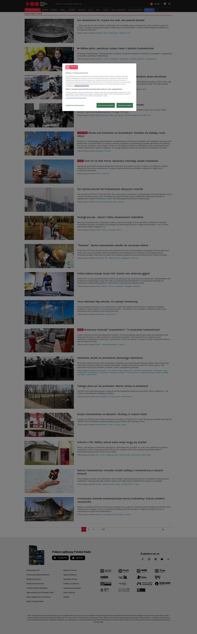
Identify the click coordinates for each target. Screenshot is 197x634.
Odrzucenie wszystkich (106, 105)
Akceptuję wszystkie (125, 105)
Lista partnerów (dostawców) (76, 98)
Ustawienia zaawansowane (75, 105)
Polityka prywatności (81, 86)
